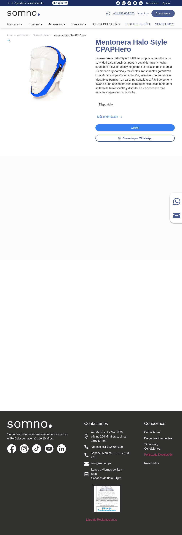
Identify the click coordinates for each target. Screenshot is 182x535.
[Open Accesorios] (64, 24)
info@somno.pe (101, 463)
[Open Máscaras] (21, 24)
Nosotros (143, 13)
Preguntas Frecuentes (158, 438)
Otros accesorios (41, 35)
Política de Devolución (158, 454)
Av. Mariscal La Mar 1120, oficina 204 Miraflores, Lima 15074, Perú (108, 436)
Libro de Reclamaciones (101, 519)
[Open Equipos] (41, 24)
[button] (8, 3)
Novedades (152, 3)
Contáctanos (152, 432)
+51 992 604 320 (112, 446)
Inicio (9, 35)
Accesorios (22, 35)
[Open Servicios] (85, 24)
